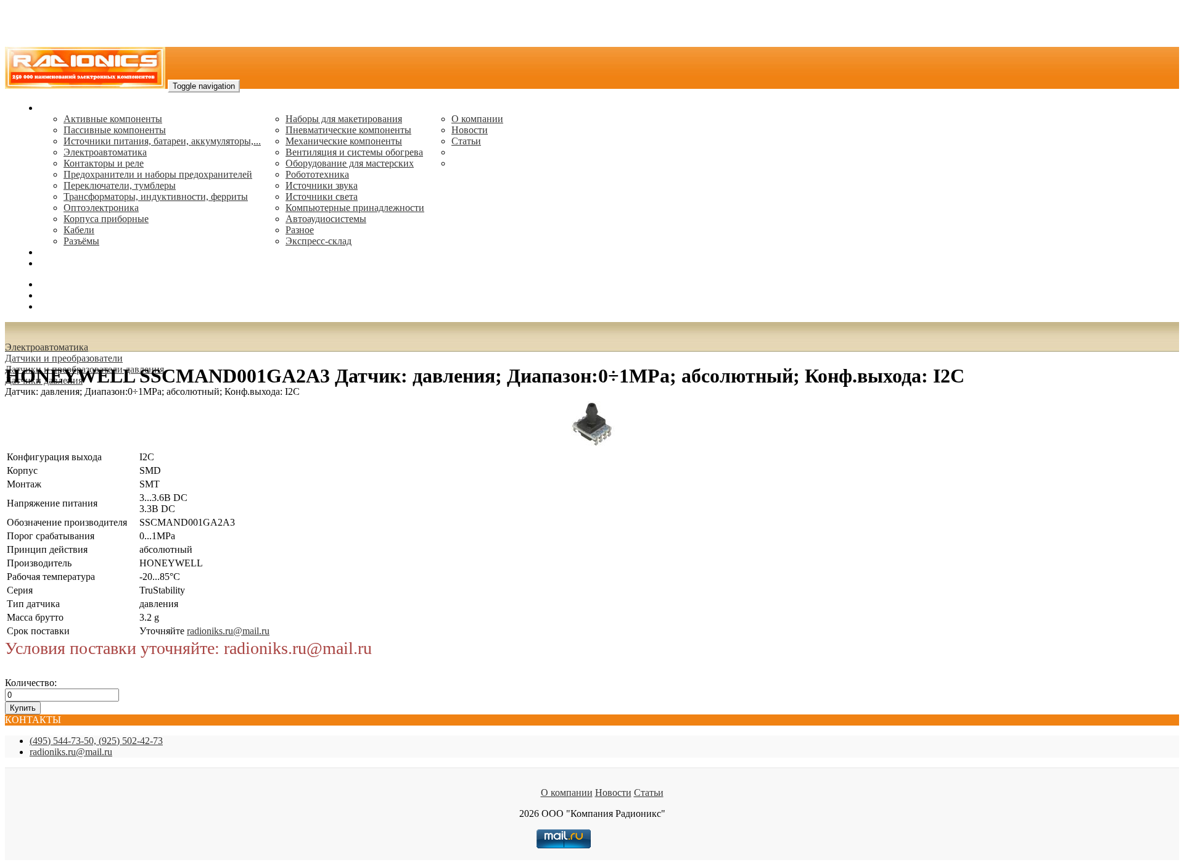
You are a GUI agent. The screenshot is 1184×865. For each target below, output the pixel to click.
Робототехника (317, 174)
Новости (469, 130)
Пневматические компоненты (348, 130)
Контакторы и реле (104, 163)
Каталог (56, 107)
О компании (477, 119)
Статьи (466, 141)
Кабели (79, 230)
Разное (300, 230)
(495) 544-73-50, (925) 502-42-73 (96, 740)
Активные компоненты (113, 119)
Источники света (322, 196)
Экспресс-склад (319, 241)
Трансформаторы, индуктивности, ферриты (156, 196)
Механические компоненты (344, 141)
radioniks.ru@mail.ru (80, 263)
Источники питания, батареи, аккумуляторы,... (162, 141)
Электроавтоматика (105, 152)
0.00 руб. (57, 306)
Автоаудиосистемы (326, 218)
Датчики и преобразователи (64, 358)
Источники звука (322, 185)
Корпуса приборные (106, 218)
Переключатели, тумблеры (120, 185)
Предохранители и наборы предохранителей (158, 174)
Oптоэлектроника (101, 207)
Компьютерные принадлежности (355, 207)
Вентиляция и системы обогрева (354, 152)
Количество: (31, 682)
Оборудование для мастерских (350, 163)
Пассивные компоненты (115, 130)
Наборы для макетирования (344, 119)
